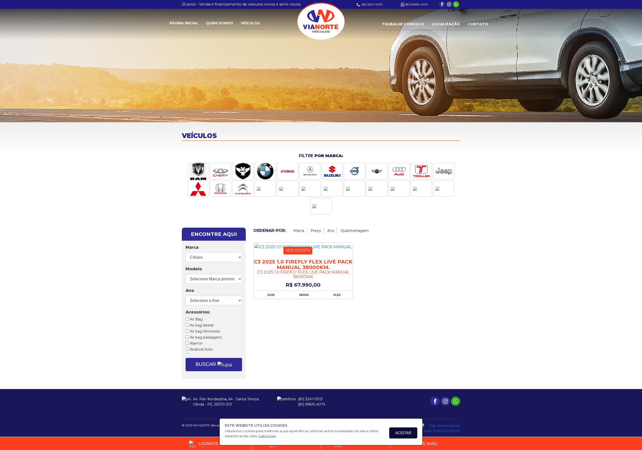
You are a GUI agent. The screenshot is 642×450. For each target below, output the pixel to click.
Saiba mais (267, 436)
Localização (446, 24)
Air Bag (196, 319)
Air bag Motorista (204, 331)
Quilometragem (355, 230)
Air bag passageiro (205, 337)
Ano (190, 290)
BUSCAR (206, 364)
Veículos (250, 23)
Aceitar (403, 433)
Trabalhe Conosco (403, 24)
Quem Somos (219, 23)
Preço (315, 230)
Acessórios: (198, 312)
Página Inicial (184, 23)
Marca (192, 247)
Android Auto (201, 349)
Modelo (194, 269)
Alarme (195, 343)
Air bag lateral (201, 325)
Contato (478, 24)
